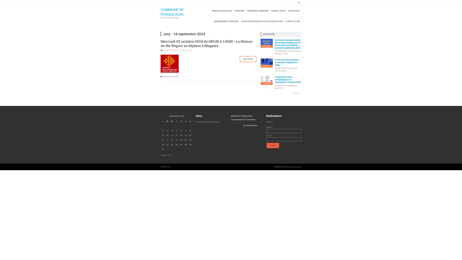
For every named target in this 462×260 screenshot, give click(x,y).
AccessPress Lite (295, 167)
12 (177, 135)
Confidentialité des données (208, 121)
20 (181, 140)
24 (167, 144)
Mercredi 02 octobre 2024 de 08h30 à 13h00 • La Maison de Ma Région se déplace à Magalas (207, 43)
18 (172, 140)
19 (177, 140)
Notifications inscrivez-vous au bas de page (262, 21)
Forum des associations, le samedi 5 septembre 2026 (287, 62)
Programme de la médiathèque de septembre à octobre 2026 (288, 79)
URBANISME (239, 11)
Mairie (189, 50)
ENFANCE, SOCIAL (278, 11)
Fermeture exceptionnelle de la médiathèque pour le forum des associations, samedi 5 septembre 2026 (288, 44)
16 (163, 140)
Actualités (175, 76)
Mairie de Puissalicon (222, 11)
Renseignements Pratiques (226, 21)
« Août (163, 155)
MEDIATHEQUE (294, 11)
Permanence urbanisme (258, 11)
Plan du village (293, 21)
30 (163, 149)
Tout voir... (297, 93)
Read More (248, 59)
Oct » (170, 155)
